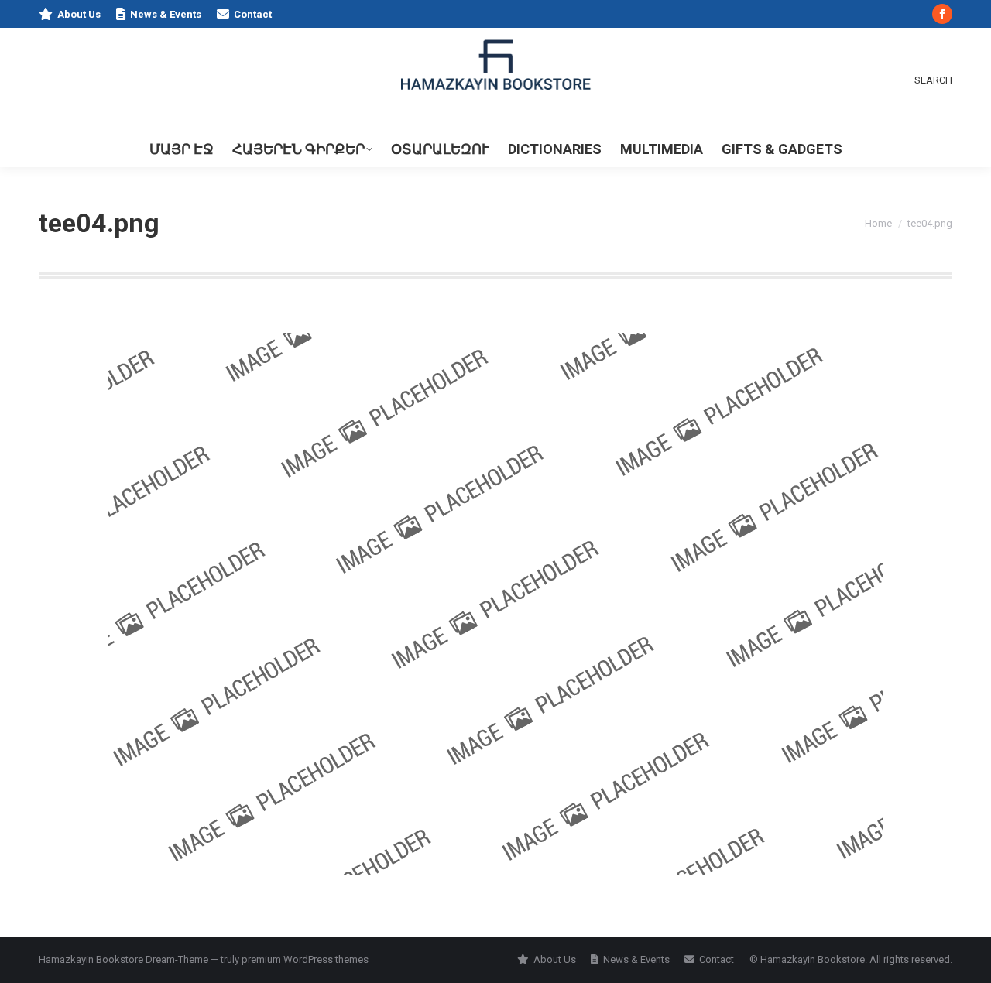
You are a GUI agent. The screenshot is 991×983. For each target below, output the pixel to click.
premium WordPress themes (305, 959)
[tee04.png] (495, 604)
